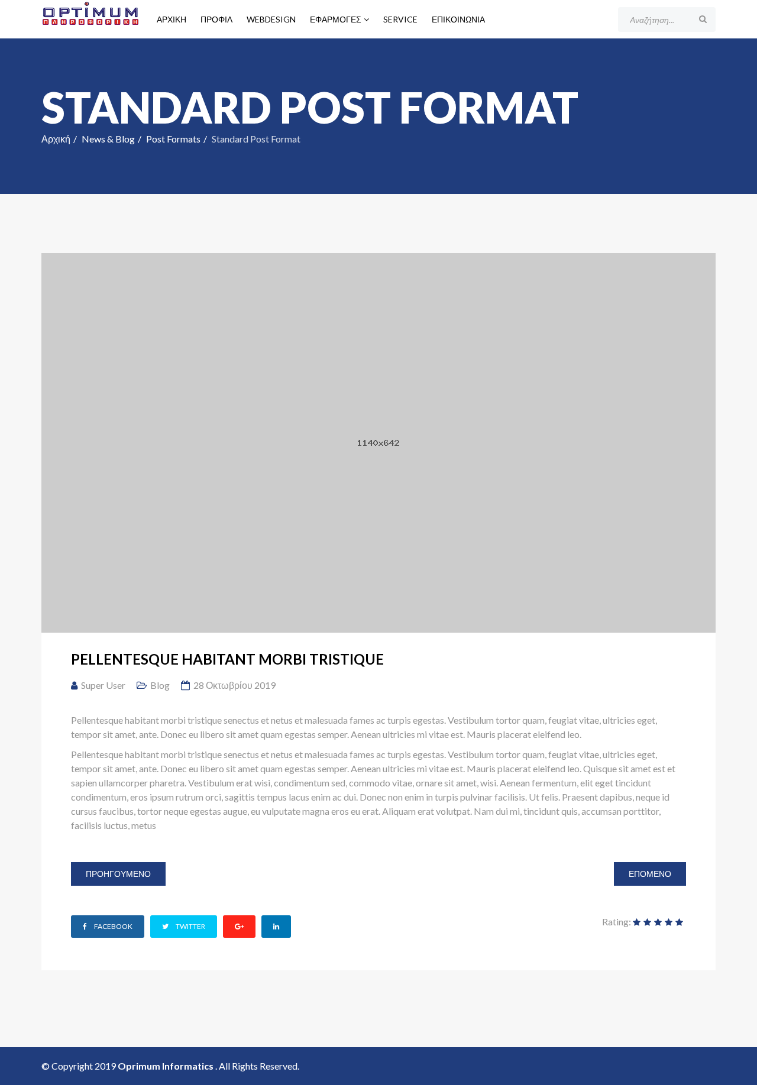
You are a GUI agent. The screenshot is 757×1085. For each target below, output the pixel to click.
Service (400, 19)
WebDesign (271, 19)
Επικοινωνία (458, 19)
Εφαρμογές (335, 19)
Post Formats (173, 138)
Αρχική (171, 19)
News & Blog (108, 138)
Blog (160, 685)
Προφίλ (216, 19)
